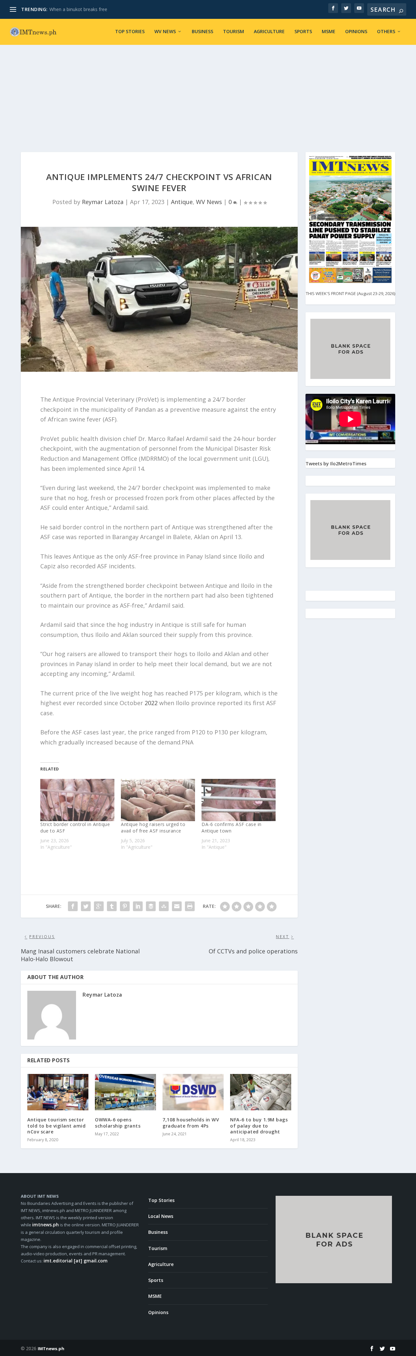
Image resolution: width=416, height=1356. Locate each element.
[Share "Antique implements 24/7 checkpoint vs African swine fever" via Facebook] (72, 906)
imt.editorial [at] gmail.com (76, 1261)
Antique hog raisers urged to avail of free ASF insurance (153, 827)
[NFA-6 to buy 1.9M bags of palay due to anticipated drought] (260, 1092)
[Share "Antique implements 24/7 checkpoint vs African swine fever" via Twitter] (85, 906)
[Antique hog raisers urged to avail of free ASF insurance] (158, 800)
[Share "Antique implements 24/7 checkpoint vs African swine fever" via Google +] (98, 906)
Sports (303, 31)
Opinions (356, 31)
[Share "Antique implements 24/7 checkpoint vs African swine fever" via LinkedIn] (137, 906)
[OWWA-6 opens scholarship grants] (125, 1092)
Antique (182, 202)
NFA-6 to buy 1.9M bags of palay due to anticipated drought (259, 1125)
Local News (160, 1216)
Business (202, 31)
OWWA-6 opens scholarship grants (117, 1123)
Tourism (233, 31)
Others (386, 31)
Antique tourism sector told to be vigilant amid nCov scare (56, 1125)
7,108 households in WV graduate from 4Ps (190, 1123)
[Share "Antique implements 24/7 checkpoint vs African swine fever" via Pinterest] (124, 906)
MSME (328, 31)
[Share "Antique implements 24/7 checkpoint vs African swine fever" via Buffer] (150, 906)
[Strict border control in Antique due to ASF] (77, 800)
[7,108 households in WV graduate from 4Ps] (193, 1092)
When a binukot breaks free (78, 9)
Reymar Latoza (103, 202)
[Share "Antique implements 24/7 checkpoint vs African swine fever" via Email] (176, 906)
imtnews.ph (45, 1224)
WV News (165, 31)
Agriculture (269, 31)
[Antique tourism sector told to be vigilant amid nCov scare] (57, 1092)
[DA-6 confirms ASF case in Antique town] (239, 800)
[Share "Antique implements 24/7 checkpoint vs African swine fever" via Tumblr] (111, 906)
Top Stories (130, 31)
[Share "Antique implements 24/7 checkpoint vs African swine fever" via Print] (189, 906)
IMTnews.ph (51, 1348)
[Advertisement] (208, 93)
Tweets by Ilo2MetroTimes (336, 463)
